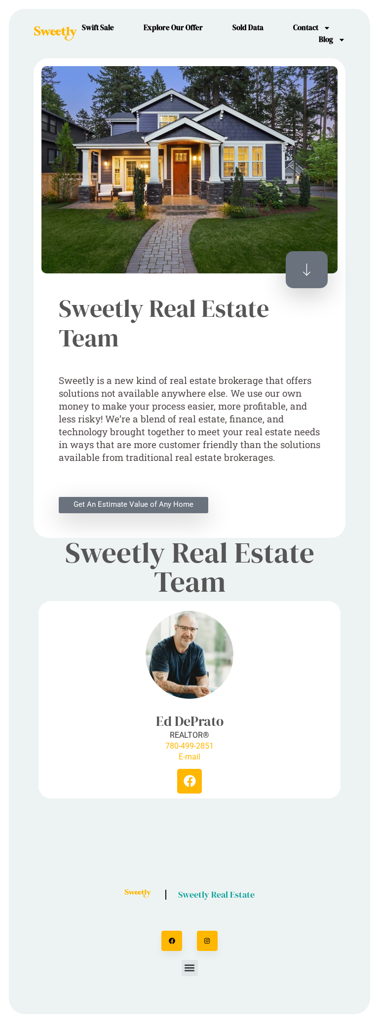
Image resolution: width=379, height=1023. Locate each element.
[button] (190, 968)
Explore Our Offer (173, 27)
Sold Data (248, 27)
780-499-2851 (189, 746)
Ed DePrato (190, 721)
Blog (326, 39)
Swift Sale (98, 27)
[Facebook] (189, 781)
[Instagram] (207, 941)
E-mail (189, 756)
